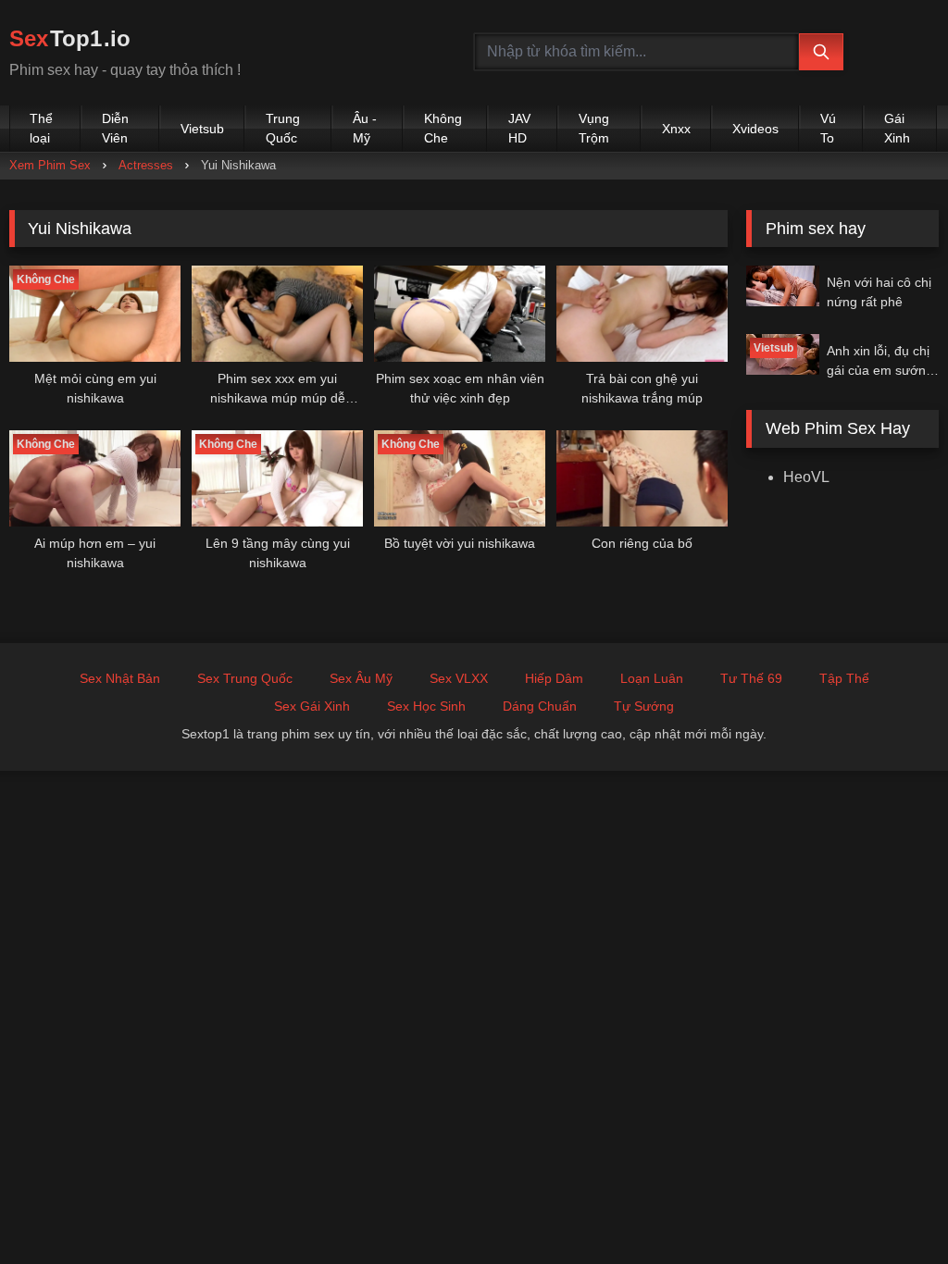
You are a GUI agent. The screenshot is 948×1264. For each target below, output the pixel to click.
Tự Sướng (644, 706)
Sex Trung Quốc (245, 678)
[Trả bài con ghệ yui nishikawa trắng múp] (642, 314)
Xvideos (755, 128)
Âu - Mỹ (365, 128)
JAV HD (519, 128)
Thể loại (41, 128)
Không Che (443, 128)
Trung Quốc (283, 128)
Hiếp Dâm (554, 678)
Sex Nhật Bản (120, 678)
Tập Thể (844, 678)
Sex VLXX (459, 678)
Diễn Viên (115, 128)
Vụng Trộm (594, 128)
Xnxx (676, 128)
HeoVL (806, 477)
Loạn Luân (651, 678)
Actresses (145, 165)
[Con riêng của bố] (642, 478)
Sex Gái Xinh (312, 706)
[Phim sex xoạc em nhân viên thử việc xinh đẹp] (459, 314)
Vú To (828, 128)
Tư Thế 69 (751, 678)
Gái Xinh (897, 128)
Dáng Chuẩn (540, 706)
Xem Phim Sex (50, 165)
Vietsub (202, 128)
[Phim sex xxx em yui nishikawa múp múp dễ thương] (277, 314)
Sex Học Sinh (426, 706)
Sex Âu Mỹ (361, 678)
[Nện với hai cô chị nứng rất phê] (782, 286)
